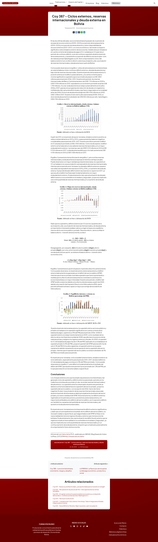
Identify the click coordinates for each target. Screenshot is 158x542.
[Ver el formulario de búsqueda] (154, 3)
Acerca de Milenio (120, 523)
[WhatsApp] (81, 32)
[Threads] (79, 32)
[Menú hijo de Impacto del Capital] (69, 5)
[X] (73, 32)
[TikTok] (83, 526)
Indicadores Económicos (117, 535)
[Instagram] (77, 526)
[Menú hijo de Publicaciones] (55, 5)
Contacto (123, 526)
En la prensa (90, 3)
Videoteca (104, 3)
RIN (92, 457)
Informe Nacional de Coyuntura (84, 28)
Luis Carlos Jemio (64, 434)
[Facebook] (76, 32)
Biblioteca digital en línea (117, 532)
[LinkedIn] (84, 32)
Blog (97, 3)
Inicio (51, 3)
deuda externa (75, 457)
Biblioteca (115, 3)
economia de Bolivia (85, 457)
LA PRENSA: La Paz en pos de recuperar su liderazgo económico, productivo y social (93, 471)
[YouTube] (87, 526)
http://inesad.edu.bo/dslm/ (74, 436)
